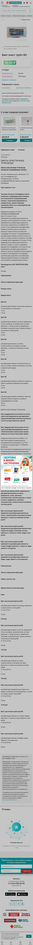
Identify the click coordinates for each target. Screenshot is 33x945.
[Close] (30, 457)
